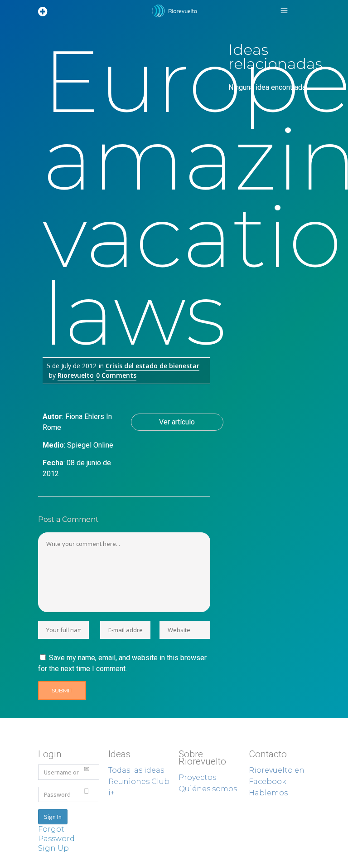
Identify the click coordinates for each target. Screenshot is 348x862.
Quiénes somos (208, 788)
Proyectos (197, 777)
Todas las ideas (136, 770)
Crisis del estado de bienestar (152, 365)
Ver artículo (177, 422)
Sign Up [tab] (53, 848)
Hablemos (268, 793)
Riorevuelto (76, 375)
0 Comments (116, 375)
